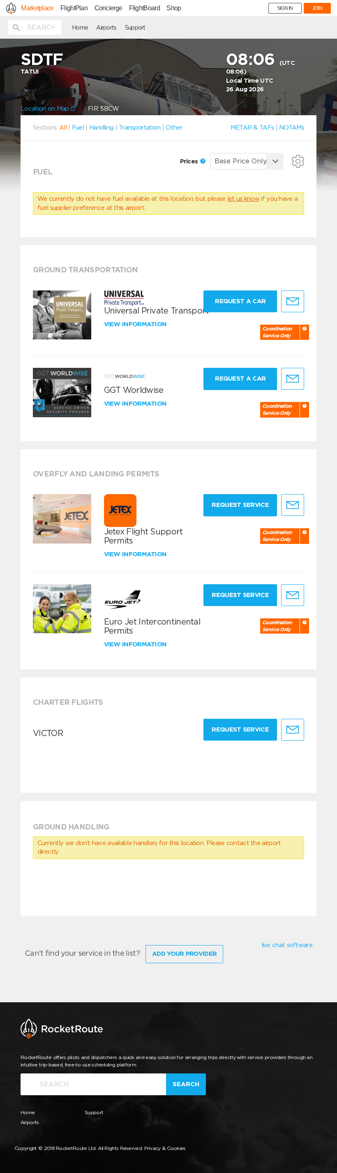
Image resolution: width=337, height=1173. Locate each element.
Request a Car (240, 301)
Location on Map (46, 108)
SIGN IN (285, 8)
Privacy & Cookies (165, 1148)
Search (186, 1084)
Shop (173, 8)
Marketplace (37, 8)
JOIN (317, 8)
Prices (190, 161)
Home (80, 27)
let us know (243, 198)
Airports (106, 27)
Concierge (108, 8)
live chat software (286, 945)
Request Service (240, 505)
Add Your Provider (184, 953)
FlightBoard (144, 8)
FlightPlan (74, 8)
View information (136, 324)
